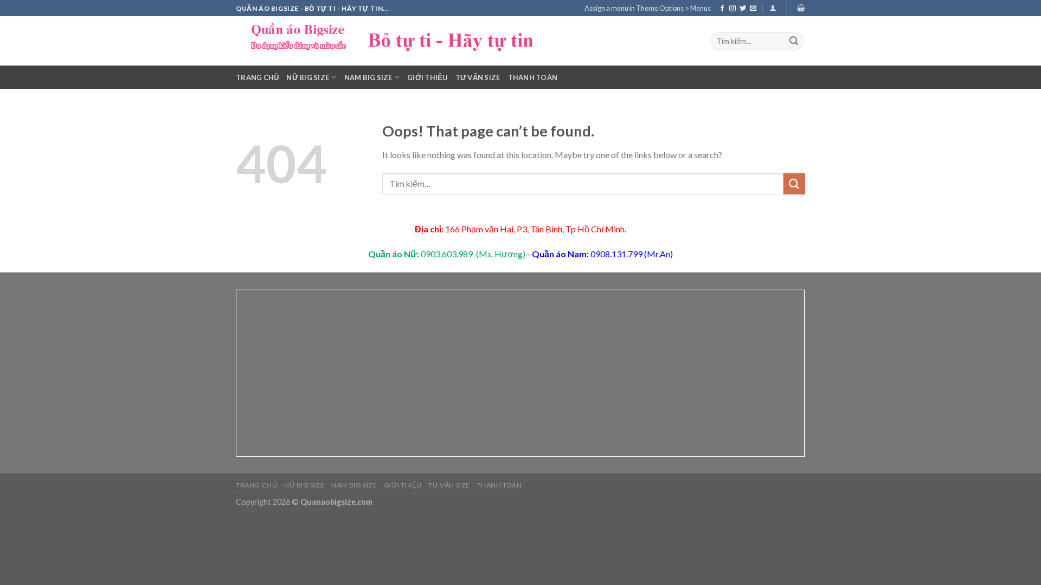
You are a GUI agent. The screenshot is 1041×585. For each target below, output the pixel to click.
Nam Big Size (368, 77)
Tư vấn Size (477, 77)
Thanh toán (533, 77)
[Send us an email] (753, 8)
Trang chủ (257, 77)
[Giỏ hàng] (801, 8)
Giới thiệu (427, 77)
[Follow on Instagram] (732, 8)
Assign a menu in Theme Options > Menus (647, 8)
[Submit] (794, 41)
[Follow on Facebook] (722, 8)
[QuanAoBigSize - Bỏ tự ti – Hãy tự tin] (398, 41)
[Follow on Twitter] (743, 8)
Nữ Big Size (307, 77)
